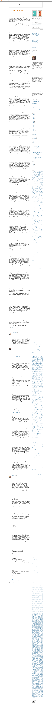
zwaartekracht (33, 697)
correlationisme (33, 256)
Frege (32, 326)
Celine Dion (41, 235)
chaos (34, 236)
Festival (42, 316)
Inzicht (36, 379)
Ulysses (32, 633)
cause (32, 235)
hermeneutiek (41, 359)
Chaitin (32, 236)
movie (32, 461)
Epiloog (42, 294)
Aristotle (42, 204)
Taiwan (35, 609)
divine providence (41, 282)
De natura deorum (39, 266)
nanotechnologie (36, 464)
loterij (37, 421)
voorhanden (41, 650)
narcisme (39, 464)
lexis (40, 411)
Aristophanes (38, 202)
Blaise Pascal (37, 221)
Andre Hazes (39, 191)
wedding (36, 662)
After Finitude (41, 180)
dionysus (38, 280)
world (42, 684)
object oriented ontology (40, 482)
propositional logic (40, 531)
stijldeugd (42, 597)
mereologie (38, 436)
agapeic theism (33, 182)
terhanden (33, 612)
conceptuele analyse (40, 245)
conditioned (35, 247)
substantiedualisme (38, 602)
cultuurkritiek (39, 260)
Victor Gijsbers (36, 646)
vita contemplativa (38, 648)
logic (34, 417)
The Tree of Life (39, 613)
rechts (42, 542)
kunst (32, 400)
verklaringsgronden (34, 642)
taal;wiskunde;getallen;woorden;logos (36, 608)
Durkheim (38, 288)
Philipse (42, 512)
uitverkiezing (33, 632)
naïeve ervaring (41, 463)
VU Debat (37, 655)
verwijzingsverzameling (34, 644)
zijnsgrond (39, 692)
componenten (33, 243)
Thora (40, 620)
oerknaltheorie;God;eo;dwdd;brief (39, 485)
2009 (33, 167)
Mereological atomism (34, 436)
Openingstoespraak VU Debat (35, 101)
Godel (42, 344)
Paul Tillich (33, 508)
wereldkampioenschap (37, 673)
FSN (32, 327)
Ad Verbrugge (39, 179)
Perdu (38, 508)
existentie (42, 309)
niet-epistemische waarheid (38, 474)
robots (34, 563)
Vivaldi (32, 649)
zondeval (42, 696)
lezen (42, 411)
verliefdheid (41, 642)
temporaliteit (41, 611)
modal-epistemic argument (35, 448)
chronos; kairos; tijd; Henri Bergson (38, 238)
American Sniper (37, 189)
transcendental (35, 625)
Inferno (32, 374)
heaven (39, 355)
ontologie (41, 492)
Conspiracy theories (40, 248)
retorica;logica (41, 557)
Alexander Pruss (40, 183)
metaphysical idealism (34, 439)
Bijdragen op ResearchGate (35, 36)
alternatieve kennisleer (35, 188)
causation (42, 234)
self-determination (41, 577)
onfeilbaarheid (41, 490)
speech (35, 591)
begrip (38, 215)
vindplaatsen (33, 647)
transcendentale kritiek (34, 626)
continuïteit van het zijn (40, 253)
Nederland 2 (41, 468)
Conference (38, 247)
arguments (39, 201)
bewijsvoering (33, 219)
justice (37, 385)
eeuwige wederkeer (34, 290)
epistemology (38, 299)
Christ (34, 237)
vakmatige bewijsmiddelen (34, 637)
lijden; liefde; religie (36, 415)
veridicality (41, 640)
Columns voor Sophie (35, 40)
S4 (40, 566)
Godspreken (41, 349)
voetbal (34, 649)
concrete (33, 247)
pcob (36, 508)
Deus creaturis (41, 276)
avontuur (35, 210)
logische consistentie (34, 419)
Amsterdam (35, 190)
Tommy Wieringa (36, 623)
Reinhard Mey (41, 547)
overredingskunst (38, 502)
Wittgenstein (37, 683)
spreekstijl (36, 593)
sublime (32, 602)
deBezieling (33, 272)
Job (34, 382)
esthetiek (33, 303)
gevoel (34, 339)
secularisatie (33, 577)
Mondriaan (37, 454)
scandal (36, 571)
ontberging (35, 491)
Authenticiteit (41, 209)
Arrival (34, 205)
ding (39, 279)
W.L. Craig (39, 658)
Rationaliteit (36, 539)
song (40, 586)
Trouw (32, 629)
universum (35, 636)
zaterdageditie (38, 688)
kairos (38, 386)
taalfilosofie (41, 608)
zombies (37, 696)
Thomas (40, 618)
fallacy (42, 312)
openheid (37, 498)
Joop (38, 383)
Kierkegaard (33, 392)
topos (42, 623)
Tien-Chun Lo (33, 621)
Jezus (39, 381)
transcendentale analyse (40, 625)
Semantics (39, 578)
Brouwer (38, 228)
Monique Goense (41, 454)
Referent (35, 545)
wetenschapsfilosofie (40, 676)
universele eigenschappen (34, 635)
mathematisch (33, 431)
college (42, 240)
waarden (33, 659)
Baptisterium (41, 211)
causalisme (35, 234)
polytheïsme (38, 519)
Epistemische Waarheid (40, 295)
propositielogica (36, 531)
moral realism (33, 456)
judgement (35, 385)
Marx (42, 426)
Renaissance (40, 551)
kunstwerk (40, 400)
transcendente (38, 626)
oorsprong (41, 497)
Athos (32, 208)
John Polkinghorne (41, 382)
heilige (37, 356)
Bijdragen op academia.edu (35, 35)
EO (41, 293)
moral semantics (36, 456)
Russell (39, 566)
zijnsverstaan (33, 694)
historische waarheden (36, 365)
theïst (42, 614)
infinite (34, 374)
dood (39, 284)
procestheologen (33, 529)
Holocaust (42, 366)
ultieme (38, 632)
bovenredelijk (41, 225)
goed (32, 350)
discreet (36, 281)
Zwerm (35, 697)
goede (33, 350)
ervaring (34, 301)
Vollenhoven (39, 649)
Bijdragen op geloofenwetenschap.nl (37, 39)
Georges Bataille (36, 337)
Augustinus (36, 209)
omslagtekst (38, 488)
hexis (42, 364)
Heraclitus (38, 358)
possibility (39, 521)
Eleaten (37, 292)
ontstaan (42, 495)
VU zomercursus (41, 657)
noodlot (39, 479)
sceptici (38, 571)
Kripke (36, 399)
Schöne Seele (36, 573)
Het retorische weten (36, 363)
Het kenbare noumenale (36, 361)
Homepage (19, 580)
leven (35, 410)
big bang (40, 219)
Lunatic (40, 422)
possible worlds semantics (36, 523)
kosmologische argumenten (39, 398)
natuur (39, 466)
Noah (42, 477)
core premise (36, 255)
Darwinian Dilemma (35, 262)
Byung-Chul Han (35, 230)
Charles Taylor (37, 236)
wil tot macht (41, 680)
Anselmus (34, 193)
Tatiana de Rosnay (39, 609)
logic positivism (37, 417)
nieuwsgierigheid (37, 477)
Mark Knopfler (39, 425)
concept (39, 244)
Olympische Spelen (36, 486)
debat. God (40, 271)
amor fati (33, 190)
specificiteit (33, 589)
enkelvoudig (37, 293)
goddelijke (40, 344)
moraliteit (34, 457)
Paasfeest (33, 503)
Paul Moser (41, 507)
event (33, 305)
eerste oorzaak (36, 289)
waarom (32, 661)
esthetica (42, 302)
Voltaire (42, 649)
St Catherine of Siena (40, 593)
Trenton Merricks (35, 628)
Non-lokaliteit (36, 479)
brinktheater (33, 228)
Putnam (35, 534)
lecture (34, 406)
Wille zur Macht (33, 681)
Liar (34, 412)
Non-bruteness (41, 478)
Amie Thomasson (41, 189)
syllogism (36, 605)
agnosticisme (36, 182)
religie (35, 548)
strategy (42, 598)
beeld (42, 213)
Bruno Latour (41, 228)
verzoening (37, 645)
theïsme (40, 614)
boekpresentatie (41, 223)
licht (36, 413)
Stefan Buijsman (36, 595)
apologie (32, 198)
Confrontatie (33, 248)
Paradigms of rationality (35, 504)
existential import (34, 309)
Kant (35, 387)
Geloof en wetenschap (36, 146)
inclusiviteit (41, 372)
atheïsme (40, 207)
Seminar (42, 579)
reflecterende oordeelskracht (40, 545)
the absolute (39, 612)
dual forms (36, 287)
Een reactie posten (11, 579)
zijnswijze (39, 694)
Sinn (38, 582)
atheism (35, 207)
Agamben (37, 181)
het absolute (39, 360)
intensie (39, 376)
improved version (41, 371)
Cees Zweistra (38, 235)
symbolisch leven (40, 605)
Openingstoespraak (34, 499)
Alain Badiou (41, 182)
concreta (42, 246)
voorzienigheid (39, 651)
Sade (35, 569)
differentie (33, 278)
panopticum (35, 503)
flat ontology (38, 323)
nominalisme (38, 478)
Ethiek (38, 304)
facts (38, 312)
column (42, 241)
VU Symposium (37, 657)
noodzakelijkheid (34, 481)
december (34, 133)
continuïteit (36, 253)
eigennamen (33, 291)
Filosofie (36, 317)
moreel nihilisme (34, 458)
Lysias (34, 423)
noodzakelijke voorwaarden (39, 480)
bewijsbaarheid (37, 218)
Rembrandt (37, 551)
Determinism (41, 275)
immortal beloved (34, 371)
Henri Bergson (35, 358)
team (42, 609)
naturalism (35, 466)
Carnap (32, 232)
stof (40, 598)
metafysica (36, 437)
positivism (37, 521)
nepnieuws (39, 472)
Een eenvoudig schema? (34, 103)
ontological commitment (37, 492)
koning (37, 395)
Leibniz (42, 407)
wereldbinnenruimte (40, 672)
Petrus (42, 511)
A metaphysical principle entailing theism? (37, 107)
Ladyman (40, 402)
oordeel (37, 496)
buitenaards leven (39, 229)
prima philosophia (34, 527)
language (35, 403)
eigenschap (37, 291)
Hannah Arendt (36, 354)
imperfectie (37, 371)
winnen (39, 682)
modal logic (36, 447)
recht (40, 542)
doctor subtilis (35, 283)
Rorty (37, 565)
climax (38, 239)
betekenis (41, 217)
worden (38, 684)
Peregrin (40, 508)
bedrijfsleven (40, 213)
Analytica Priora (40, 190)
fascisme (35, 313)
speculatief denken (37, 589)
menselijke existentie (38, 434)
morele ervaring (38, 459)
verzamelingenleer (34, 645)
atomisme (41, 208)
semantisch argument (35, 579)
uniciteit (35, 633)
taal (42, 607)
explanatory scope (39, 311)
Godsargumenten (40, 348)
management (41, 424)
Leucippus (33, 410)
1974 (38, 171)
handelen (42, 353)
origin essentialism (41, 500)
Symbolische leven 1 (34, 607)
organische (35, 500)
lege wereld (39, 407)
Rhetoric (35, 560)
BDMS (35, 213)
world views (33, 685)
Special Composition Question (37, 588)
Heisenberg (39, 356)
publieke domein (39, 533)
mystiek (38, 462)
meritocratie (33, 437)
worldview (41, 686)
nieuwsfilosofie (33, 477)
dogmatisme (33, 284)
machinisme (35, 424)
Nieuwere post (11, 580)
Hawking (36, 355)
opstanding (41, 499)
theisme (35, 614)
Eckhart (32, 289)
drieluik (37, 286)
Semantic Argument (34, 578)
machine (32, 424)
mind (32, 444)
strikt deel (35, 599)
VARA (36, 638)
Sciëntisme (41, 575)
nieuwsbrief (41, 476)
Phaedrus (33, 512)
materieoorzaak (36, 430)
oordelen (38, 497)
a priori (36, 172)
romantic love (38, 564)
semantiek (41, 578)
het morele (41, 361)
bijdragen (40, 220)
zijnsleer (42, 692)
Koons (39, 395)
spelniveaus (38, 591)
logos (42, 419)
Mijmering (35, 443)
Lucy (38, 422)
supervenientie (33, 604)
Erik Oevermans (39, 300)
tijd (35, 621)
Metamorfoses (41, 438)
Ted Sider (35, 610)
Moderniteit (35, 449)
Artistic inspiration (34, 206)
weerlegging (38, 662)
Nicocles (39, 473)
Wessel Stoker (41, 675)
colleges (36, 241)
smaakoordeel (33, 584)
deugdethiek (38, 276)
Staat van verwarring (35, 594)
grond (34, 352)
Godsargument (41, 345)
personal (35, 509)
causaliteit (38, 234)
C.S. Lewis (41, 230)
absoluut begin (38, 176)
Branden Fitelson (41, 226)
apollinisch (38, 197)
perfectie (42, 508)
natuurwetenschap (39, 467)
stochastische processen (37, 598)
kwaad (34, 401)
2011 (33, 164)
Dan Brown (39, 261)
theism (42, 613)
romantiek (41, 564)
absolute (39, 175)
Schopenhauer (38, 574)
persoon (34, 510)
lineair (42, 415)
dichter (38, 277)
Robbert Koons (35, 562)
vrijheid (35, 654)
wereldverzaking (33, 674)
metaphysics (33, 440)
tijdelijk (37, 621)
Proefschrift (37, 529)
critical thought (37, 259)
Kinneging (36, 392)
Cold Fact (38, 240)
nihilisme (40, 477)
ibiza (42, 368)
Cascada (35, 232)
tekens (38, 611)
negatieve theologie (35, 470)
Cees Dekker (34, 235)
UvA (42, 636)
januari (34, 161)
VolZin (32, 650)
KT (39, 399)
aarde (35, 174)
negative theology (37, 471)
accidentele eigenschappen (40, 177)
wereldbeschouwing (34, 672)
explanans (36, 311)
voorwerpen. (35, 651)
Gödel (32, 345)
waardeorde (35, 659)
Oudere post (28, 580)
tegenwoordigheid (33, 611)
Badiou (35, 211)
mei (34, 142)
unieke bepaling (38, 633)
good (37, 350)
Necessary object (38, 468)
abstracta (33, 177)
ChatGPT (40, 236)
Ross (38, 565)
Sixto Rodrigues (41, 582)
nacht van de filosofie (36, 463)
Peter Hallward (34, 511)
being (42, 215)
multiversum (39, 461)
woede (34, 684)
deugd (36, 276)
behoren (40, 215)
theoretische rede (37, 617)
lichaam (34, 413)
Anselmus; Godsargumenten (37, 194)
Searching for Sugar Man (39, 576)
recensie (38, 542)
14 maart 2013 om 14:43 (16, 473)
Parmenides (38, 505)
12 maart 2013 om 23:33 (16, 356)
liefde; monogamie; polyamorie (35, 414)
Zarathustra (35, 688)
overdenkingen (34, 502)
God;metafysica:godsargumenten (35, 344)
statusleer (33, 595)
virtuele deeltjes (38, 647)
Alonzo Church (41, 184)
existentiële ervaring (34, 310)
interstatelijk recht (40, 377)
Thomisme (35, 620)
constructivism (41, 251)
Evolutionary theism (37, 307)
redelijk (40, 543)
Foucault (42, 324)
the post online (35, 613)
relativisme (33, 548)
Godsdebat (36, 349)
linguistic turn (33, 416)
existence (42, 308)
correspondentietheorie (40, 256)
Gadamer (33, 330)
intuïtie (37, 378)
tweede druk (33, 631)
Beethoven (33, 214)
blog (39, 221)
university (38, 635)
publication (33, 533)
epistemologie (33, 299)
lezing (32, 412)
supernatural (38, 603)
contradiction (37, 254)
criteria (35, 259)
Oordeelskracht (41, 496)
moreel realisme (38, 458)
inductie (42, 373)
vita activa (34, 648)
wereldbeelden (34, 669)
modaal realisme (38, 444)
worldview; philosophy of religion (36, 687)
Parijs (34, 505)
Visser (32, 648)
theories (42, 617)
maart (34, 145)
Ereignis (34, 300)
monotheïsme (36, 455)
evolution (37, 306)
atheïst (42, 207)
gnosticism (33, 342)
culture (37, 260)
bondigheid (33, 224)
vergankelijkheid (33, 640)
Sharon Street (38, 581)
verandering (41, 638)
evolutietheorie (33, 306)
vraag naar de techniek (36, 652)
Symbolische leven (40, 606)
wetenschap (33, 676)
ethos (42, 304)
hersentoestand (36, 360)
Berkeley (39, 216)
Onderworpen (33, 489)
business (32, 230)
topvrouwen (33, 624)
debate (42, 271)
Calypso (37, 231)
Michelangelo (39, 442)
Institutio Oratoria (34, 376)
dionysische (35, 280)
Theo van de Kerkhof (40, 615)
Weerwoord (41, 662)
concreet (39, 246)
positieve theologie (37, 520)
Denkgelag (41, 274)
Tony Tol (39, 623)
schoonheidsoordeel (34, 574)
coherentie (33, 240)
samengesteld (41, 569)
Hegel (42, 355)
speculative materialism (37, 590)
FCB (33, 314)
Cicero (35, 239)
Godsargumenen (36, 345)
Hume (32, 368)
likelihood (40, 415)
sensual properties (39, 580)
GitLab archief (34, 46)
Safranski (38, 569)
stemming (36, 596)
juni (34, 141)
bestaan (35, 217)
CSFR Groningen (34, 260)
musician (33, 462)
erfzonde (36, 300)
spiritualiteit (33, 593)
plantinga (35, 514)
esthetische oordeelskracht (34, 304)
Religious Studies (34, 551)
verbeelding (33, 639)
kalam (40, 386)
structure (39, 600)
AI (38, 182)
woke (36, 684)
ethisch (40, 304)
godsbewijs (33, 349)
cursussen (33, 261)
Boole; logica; (37, 224)
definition (42, 272)
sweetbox (42, 604)
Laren (37, 403)
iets (39, 369)
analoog (37, 190)
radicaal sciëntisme (34, 537)
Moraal (39, 455)
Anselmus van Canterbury (39, 193)
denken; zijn (38, 274)
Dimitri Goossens (36, 279)
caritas (42, 231)
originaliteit (37, 501)
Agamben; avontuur (40, 181)
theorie (40, 617)
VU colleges (34, 655)
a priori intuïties (39, 172)
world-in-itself (37, 686)
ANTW (36, 197)
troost (42, 628)
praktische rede (35, 525)
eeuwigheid (38, 290)
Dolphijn (36, 284)
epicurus (40, 294)
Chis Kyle (33, 237)
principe (39, 527)
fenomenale (34, 316)
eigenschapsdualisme (34, 292)
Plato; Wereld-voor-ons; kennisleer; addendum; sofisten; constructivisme (37, 516)
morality (37, 457)
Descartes (33, 275)
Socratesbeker (38, 586)
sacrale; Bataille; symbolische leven (38, 568)
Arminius (33, 205)
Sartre (42, 570)
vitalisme (42, 648)
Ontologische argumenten (39, 494)
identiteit (36, 369)
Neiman (40, 471)
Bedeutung (37, 213)
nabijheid (33, 463)
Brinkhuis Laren (41, 227)
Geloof (35, 333)
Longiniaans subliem (34, 420)
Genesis (37, 336)
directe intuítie (41, 280)
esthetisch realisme (40, 303)
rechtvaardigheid (35, 543)
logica (40, 417)
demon (37, 273)
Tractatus (33, 625)
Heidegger (34, 356)
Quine (37, 535)
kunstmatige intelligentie (36, 400)
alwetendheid (33, 189)
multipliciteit (36, 461)
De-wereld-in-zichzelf (38, 268)
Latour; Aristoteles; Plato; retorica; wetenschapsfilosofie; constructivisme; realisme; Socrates (37, 405)
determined (37, 275)
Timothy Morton (37, 622)
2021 (33, 121)
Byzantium (38, 230)
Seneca (32, 580)
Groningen (36, 352)
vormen (32, 652)
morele (35, 459)
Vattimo (38, 638)
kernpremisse (41, 391)
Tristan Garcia (39, 628)
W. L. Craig (37, 658)
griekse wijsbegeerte (39, 351)
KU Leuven (41, 399)
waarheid (41, 659)
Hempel (34, 357)
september (34, 137)
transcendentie (35, 627)
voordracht (38, 650)
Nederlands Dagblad (34, 469)
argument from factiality (37, 200)
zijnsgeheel (36, 692)
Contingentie (33, 253)
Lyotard (32, 423)
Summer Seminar (33, 603)
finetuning (17, 327)
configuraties (41, 247)
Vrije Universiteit (34, 653)
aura (38, 209)
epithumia (41, 299)
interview (33, 378)
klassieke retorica (39, 393)
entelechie (40, 293)
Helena (32, 357)
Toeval (32, 623)
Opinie (36, 499)
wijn (39, 678)
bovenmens (33, 225)
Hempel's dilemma (37, 357)
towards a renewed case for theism (38, 624)
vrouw (36, 654)
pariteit (36, 505)
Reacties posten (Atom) (17, 582)
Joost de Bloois (41, 383)
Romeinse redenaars (34, 565)
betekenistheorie (33, 218)
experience (41, 310)
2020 (33, 122)
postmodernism (41, 523)
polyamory (35, 519)
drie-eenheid (41, 285)
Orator (32, 500)
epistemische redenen (34, 295)
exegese (39, 308)
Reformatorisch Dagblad (37, 546)
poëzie (36, 518)
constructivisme (33, 252)
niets (38, 475)
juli (34, 139)
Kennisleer (35, 391)
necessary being (34, 468)
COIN (35, 240)
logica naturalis (35, 418)
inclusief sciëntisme (37, 372)
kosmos (32, 399)
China (42, 236)
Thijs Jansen (37, 618)
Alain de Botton (34, 183)
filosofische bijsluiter (40, 320)
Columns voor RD (34, 41)
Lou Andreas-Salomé (40, 421)
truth (35, 629)
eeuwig (39, 289)
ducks (32, 288)
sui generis (41, 602)
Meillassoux (39, 433)
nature (37, 466)
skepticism (33, 583)
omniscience (33, 488)
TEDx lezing (37, 610)
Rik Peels (42, 561)
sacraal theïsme (41, 567)
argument (38, 199)
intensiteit (42, 376)
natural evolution (35, 465)
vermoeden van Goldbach (37, 643)
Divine (37, 282)
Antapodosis (37, 196)
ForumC (37, 324)
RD (36, 541)
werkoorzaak (36, 675)
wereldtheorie (41, 673)
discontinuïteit (33, 281)
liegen (40, 414)
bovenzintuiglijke (33, 226)
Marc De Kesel (35, 425)
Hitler (40, 365)
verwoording (41, 644)
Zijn (39, 689)
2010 (33, 165)
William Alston (41, 681)
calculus (35, 231)
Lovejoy (34, 422)
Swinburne (33, 605)
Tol (33, 623)
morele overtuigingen (34, 460)
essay (36, 301)
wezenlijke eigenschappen (40, 677)
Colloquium (39, 241)
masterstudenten (33, 429)
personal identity (38, 509)
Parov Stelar (41, 505)
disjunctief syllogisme (34, 282)
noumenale (38, 481)
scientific (36, 575)
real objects (40, 541)
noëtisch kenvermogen (34, 478)
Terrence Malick (36, 612)
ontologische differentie (34, 495)
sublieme (36, 601)
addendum (33, 180)
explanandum (33, 311)
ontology (39, 495)
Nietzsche (41, 475)
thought (42, 620)
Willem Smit (37, 681)
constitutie (33, 249)
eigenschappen (41, 291)
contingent (41, 252)
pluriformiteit (36, 517)
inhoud (33, 375)
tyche (36, 631)
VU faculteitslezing (39, 656)
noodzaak (41, 479)
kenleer (42, 390)
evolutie (42, 305)
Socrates (34, 585)
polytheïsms (41, 519)
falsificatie (33, 313)
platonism (36, 516)
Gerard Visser (41, 337)
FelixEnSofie (39, 315)
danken (42, 261)
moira (32, 454)
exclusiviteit (37, 308)
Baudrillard (33, 213)
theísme (37, 614)
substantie (35, 602)
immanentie (37, 370)
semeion (40, 579)
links (35, 416)
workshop (40, 684)
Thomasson (33, 620)
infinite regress (38, 374)
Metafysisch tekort (34, 438)
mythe (42, 462)
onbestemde (41, 488)
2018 (33, 125)
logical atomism (38, 418)
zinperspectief (37, 695)
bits (34, 221)
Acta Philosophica (34, 178)
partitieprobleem (33, 506)
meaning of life (39, 432)
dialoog (13, 327)
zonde (39, 696)
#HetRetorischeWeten (34, 171)
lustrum (42, 422)
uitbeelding (38, 631)
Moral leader (41, 455)
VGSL (40, 645)
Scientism (39, 575)
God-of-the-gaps (35, 343)
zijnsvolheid (36, 694)
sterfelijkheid (33, 597)
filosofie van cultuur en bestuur (37, 318)
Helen (42, 356)
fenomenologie (38, 316)
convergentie (33, 255)
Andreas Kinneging (36, 192)
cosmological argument (35, 257)
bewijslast (42, 218)
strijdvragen (33, 599)
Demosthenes (39, 273)
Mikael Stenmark (39, 443)
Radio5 (38, 537)
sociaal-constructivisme (37, 584)
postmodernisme (34, 524)
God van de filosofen (38, 342)
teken (36, 611)
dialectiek (33, 277)
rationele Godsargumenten (39, 540)
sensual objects (35, 580)
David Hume (38, 263)
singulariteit (36, 582)
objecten (39, 483)
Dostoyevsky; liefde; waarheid (35, 285)
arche (38, 198)
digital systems (36, 278)
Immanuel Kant (41, 370)
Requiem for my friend (36, 553)
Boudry (42, 224)
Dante (32, 262)
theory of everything (34, 618)
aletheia (37, 183)
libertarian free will (37, 412)
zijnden (42, 691)
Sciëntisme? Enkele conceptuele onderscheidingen (37, 153)
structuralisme (36, 600)
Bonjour (35, 224)
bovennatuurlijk (37, 225)
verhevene (38, 640)
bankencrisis (38, 211)
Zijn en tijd (41, 689)
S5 (41, 566)
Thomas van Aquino (40, 619)
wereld (39, 663)
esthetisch (36, 303)
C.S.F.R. (32, 231)
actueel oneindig (35, 179)
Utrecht (40, 636)
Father (37, 313)
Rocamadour (36, 563)
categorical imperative (40, 232)
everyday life (36, 305)
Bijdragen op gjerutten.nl (35, 33)
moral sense (40, 456)
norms (36, 481)
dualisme (41, 287)
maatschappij (41, 423)
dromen (32, 287)
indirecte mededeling (38, 373)
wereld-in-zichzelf (40, 664)
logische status (39, 419)
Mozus (34, 461)
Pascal (36, 506)
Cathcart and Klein (40, 233)
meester (36, 433)
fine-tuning (33, 322)
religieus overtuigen (34, 549)
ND (42, 467)
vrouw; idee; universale (40, 654)
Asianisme (38, 206)
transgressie (38, 627)
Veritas (37, 641)
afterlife (32, 181)
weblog (33, 662)
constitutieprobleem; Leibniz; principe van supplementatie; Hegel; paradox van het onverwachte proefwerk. (37, 250)
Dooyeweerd (41, 284)
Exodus (38, 310)
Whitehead (37, 678)
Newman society (36, 473)
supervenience (41, 603)
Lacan (34, 402)
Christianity (41, 237)
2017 (33, 126)
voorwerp (33, 651)
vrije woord (41, 653)
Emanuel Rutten (14, 347)
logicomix (41, 418)
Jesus (37, 381)
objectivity (37, 484)
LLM (32, 417)
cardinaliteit (39, 231)
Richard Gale (38, 560)
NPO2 (42, 481)
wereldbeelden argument (40, 669)
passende (40, 506)
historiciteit (33, 365)
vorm (42, 651)
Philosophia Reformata (34, 513)
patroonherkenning (38, 507)
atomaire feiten (35, 208)
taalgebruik (33, 609)
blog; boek (41, 221)
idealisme (33, 369)
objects (39, 484)
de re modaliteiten (38, 267)
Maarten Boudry (37, 423)
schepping (38, 572)
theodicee (33, 616)
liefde (42, 413)
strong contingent (39, 599)
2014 (33, 130)
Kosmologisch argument (35, 397)
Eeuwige (42, 289)
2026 (33, 114)
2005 (41, 171)
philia (39, 512)
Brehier (32, 227)
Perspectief (37, 510)
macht (37, 424)
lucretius (36, 422)
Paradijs (39, 504)
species (42, 588)
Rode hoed (39, 563)
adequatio (35, 180)
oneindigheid (37, 490)
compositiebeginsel (37, 243)
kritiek (38, 399)
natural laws (39, 465)
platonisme (39, 516)
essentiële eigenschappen (37, 302)
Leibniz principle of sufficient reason (36, 408)
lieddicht (40, 413)
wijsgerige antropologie (37, 679)
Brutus (32, 229)
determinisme (33, 276)
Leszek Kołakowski (36, 409)
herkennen (33, 359)
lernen (32, 409)
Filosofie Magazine (40, 317)
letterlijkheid (41, 409)
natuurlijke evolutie (34, 467)
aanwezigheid (33, 174)
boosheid (40, 224)
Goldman (36, 350)
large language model (40, 403)
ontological (33, 492)
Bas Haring (38, 212)
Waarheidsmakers (41, 660)
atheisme (37, 207)
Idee (34, 369)
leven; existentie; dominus (39, 410)
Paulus (35, 508)
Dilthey (32, 279)
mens (34, 434)
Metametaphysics (38, 438)
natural (32, 465)
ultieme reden (41, 632)
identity (38, 369)
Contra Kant (33, 254)
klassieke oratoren (40, 392)
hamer (39, 353)
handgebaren (33, 354)
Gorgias (39, 350)
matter (35, 431)
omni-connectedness (37, 487)
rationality (39, 539)
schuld (32, 575)
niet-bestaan (41, 473)
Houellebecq (34, 367)
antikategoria (33, 197)
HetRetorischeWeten (39, 364)
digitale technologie (40, 278)
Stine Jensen (33, 598)
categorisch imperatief (34, 233)
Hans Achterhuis (39, 354)
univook (38, 636)
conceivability (35, 244)
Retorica (33, 555)
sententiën (35, 581)
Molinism (34, 454)
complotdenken (41, 242)
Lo (33, 417)
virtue (35, 647)
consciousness (36, 248)
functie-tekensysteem (36, 327)
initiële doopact (36, 375)
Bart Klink (35, 212)
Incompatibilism (33, 373)
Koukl (34, 399)
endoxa (35, 293)
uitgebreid (42, 631)
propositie (33, 531)
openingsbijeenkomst (40, 498)
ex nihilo (41, 307)
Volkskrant (36, 649)
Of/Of (32, 486)
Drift (38, 286)
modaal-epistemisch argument (37, 445)
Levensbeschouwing (34, 411)
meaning (36, 432)
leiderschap (41, 408)
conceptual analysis (34, 245)
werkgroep (33, 675)
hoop (32, 367)
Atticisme (33, 209)
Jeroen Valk (34, 381)
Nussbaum (33, 482)
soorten (42, 586)
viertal (42, 646)
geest (39, 332)
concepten (41, 244)
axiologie (38, 210)
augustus (34, 138)
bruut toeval (34, 229)
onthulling (38, 491)
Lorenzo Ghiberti (33, 421)
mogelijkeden (41, 453)
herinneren (41, 358)
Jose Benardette (33, 384)
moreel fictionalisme (40, 457)
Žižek (35, 696)
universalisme (41, 634)
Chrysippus (33, 239)
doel (42, 283)
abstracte (35, 177)
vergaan (42, 639)
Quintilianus (41, 535)
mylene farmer (35, 462)
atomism (39, 208)
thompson (38, 620)
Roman (35, 564)
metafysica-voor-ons (40, 437)
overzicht (42, 502)
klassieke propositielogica (34, 393)
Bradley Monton (37, 226)
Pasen (37, 506)
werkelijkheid (41, 674)
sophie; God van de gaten (38, 587)
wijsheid (39, 680)
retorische (39, 559)
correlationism (41, 255)
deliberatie (35, 273)
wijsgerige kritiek (35, 680)
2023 (33, 118)
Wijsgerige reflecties (26, 4)
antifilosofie (41, 196)
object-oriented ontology (35, 483)
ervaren (32, 301)
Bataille (42, 212)
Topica (40, 623)
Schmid (32, 573)
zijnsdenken (33, 692)
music (42, 461)
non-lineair (33, 479)
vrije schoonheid (41, 652)
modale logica (41, 448)
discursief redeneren (40, 281)
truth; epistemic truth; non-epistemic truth (36, 630)
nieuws (35, 476)
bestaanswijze (38, 217)
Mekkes (32, 434)
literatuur (37, 416)
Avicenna (33, 210)
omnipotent (41, 487)
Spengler (42, 591)
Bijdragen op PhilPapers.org (35, 34)
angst (32, 193)
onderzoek (36, 489)
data (40, 262)
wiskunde (41, 682)
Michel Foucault (41, 441)
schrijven (42, 574)
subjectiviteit (33, 601)
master (32, 427)
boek (32, 222)
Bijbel (35, 220)
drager (39, 285)
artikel (42, 205)
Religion (42, 550)
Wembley (36, 663)
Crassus (40, 258)
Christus (32, 238)
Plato (37, 514)
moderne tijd (33, 449)
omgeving (40, 486)
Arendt (35, 199)
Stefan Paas (39, 595)
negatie (37, 469)
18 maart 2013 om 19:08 (16, 554)
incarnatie (33, 372)
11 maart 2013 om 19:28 (16, 344)
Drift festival (41, 286)
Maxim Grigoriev (38, 431)
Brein (34, 227)
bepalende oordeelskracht (34, 216)
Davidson (33, 264)
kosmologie (37, 396)
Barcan (32, 212)
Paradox (42, 504)
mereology (41, 436)
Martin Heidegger (39, 426)
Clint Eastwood (41, 239)
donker (37, 284)
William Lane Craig (34, 682)
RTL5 (40, 565)
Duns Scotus (35, 288)
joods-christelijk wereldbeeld (35, 383)
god (35, 342)
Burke (42, 229)
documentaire (39, 283)
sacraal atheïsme (37, 567)
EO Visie (38, 294)
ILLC (35, 370)
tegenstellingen (41, 610)
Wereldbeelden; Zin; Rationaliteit (38, 671)
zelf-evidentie (35, 689)
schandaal (33, 572)
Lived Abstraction (41, 416)
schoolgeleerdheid (40, 573)
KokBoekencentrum (34, 395)
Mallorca (39, 424)
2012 (33, 163)
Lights (42, 414)
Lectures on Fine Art (38, 406)
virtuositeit (41, 647)
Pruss (38, 532)
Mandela (32, 425)
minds (34, 444)
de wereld (33, 268)
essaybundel (39, 301)
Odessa (32, 485)
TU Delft (42, 630)
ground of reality (39, 352)
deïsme (32, 273)
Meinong (42, 433)
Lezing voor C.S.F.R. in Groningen (38, 154)
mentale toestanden (36, 435)
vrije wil (38, 653)
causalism (33, 234)
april (34, 143)
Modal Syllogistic (41, 447)
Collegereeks (33, 241)
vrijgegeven (33, 654)
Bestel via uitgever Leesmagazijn (36, 24)
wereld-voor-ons (36, 666)
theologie (36, 616)
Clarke (37, 239)
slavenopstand (36, 583)
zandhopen (33, 688)
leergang (36, 407)
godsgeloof (38, 349)
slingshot (39, 583)
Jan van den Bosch (38, 380)
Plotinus (33, 517)
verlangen (38, 642)
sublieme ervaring (40, 601)
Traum (40, 627)
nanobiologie (33, 464)
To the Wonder (41, 622)
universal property (36, 634)
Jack (35, 380)
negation (39, 470)
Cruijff (40, 259)
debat (37, 270)
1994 (40, 171)
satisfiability (33, 571)
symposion (40, 607)
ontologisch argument (37, 493)
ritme (32, 562)
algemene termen (36, 184)
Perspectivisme (39, 510)
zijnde (39, 691)
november (34, 134)
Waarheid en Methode (35, 660)
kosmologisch (41, 396)
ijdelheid (41, 369)
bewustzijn (36, 219)
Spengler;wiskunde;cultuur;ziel (35, 592)
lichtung (38, 413)
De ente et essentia (41, 264)
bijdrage (37, 220)
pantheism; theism (39, 503)
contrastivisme (41, 254)
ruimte (33, 566)
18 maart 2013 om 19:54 (16, 576)
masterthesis (37, 429)
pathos (42, 506)
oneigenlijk (39, 489)
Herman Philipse (36, 359)
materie (33, 430)
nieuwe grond (33, 476)
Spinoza (42, 592)
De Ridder (41, 267)
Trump (34, 629)
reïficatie (37, 547)
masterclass (41, 428)
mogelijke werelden (36, 453)
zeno (37, 689)
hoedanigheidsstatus (35, 366)
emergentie (41, 292)
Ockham (42, 484)
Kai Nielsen (35, 386)
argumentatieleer (33, 201)
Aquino (37, 198)
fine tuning (41, 321)
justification (39, 385)
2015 (33, 129)
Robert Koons (39, 562)
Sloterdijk (42, 583)
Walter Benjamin (35, 661)
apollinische (41, 197)
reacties (38, 541)
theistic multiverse (34, 615)
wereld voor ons (36, 664)
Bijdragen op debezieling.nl (35, 42)
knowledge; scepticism (39, 394)
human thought (38, 367)
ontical (40, 491)
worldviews (41, 687)
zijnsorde (37, 693)
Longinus (38, 420)
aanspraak (42, 173)
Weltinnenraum (33, 663)
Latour (32, 404)
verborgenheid (37, 639)
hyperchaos (40, 368)
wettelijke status (33, 677)
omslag (35, 488)
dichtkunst (41, 277)
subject (42, 600)
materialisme (41, 429)
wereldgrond (33, 673)
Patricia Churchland (34, 507)
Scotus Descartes (34, 576)
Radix (31, 105)
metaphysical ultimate (40, 439)
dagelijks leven (36, 261)
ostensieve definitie (40, 501)
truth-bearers (38, 629)
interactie (36, 377)
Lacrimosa (37, 402)
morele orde (41, 459)
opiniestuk (39, 499)
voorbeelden (35, 650)
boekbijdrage (37, 223)
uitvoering (36, 632)
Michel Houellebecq (34, 442)
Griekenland (35, 351)
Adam (42, 179)
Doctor (32, 283)
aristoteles (41, 202)
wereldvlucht (37, 674)
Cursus (42, 260)
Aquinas (35, 198)
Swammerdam (37, 604)
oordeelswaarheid (34, 497)
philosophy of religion (40, 513)
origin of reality (33, 501)
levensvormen (37, 411)
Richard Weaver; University (37, 561)
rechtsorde (33, 543)
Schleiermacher (41, 572)
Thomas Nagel (35, 619)
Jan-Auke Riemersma (14, 332)
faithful (40, 312)
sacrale (32, 568)
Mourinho (42, 460)
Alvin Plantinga (40, 188)
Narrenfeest (41, 464)
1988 (39, 171)
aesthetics (38, 180)
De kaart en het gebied (34, 265)
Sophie (34, 587)
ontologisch (33, 493)
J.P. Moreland (33, 380)
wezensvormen (33, 678)
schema (35, 572)
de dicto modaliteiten (36, 264)
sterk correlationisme (37, 597)
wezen (36, 677)
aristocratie (35, 202)
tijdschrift (39, 621)
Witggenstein (33, 683)
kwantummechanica (37, 401)
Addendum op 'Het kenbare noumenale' (37, 148)
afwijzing (35, 181)
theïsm (32, 614)
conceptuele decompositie (35, 246)
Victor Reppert (39, 646)
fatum (39, 313)
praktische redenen (40, 525)
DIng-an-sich (41, 279)
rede (38, 543)
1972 (36, 171)
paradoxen (33, 505)
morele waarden (38, 460)
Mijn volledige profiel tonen (37, 96)
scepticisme (41, 571)
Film (32, 317)
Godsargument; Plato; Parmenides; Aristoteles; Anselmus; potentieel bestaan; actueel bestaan (37, 347)
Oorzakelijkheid (33, 498)
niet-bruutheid (33, 474)
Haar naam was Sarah (36, 353)
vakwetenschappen (40, 637)
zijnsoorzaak (33, 693)
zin (40, 694)
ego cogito (41, 290)
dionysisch (33, 280)
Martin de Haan (35, 426)
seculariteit (36, 577)
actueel (40, 178)
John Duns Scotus (37, 382)
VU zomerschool (33, 658)
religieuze (38, 549)
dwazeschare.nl (41, 288)
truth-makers (41, 629)
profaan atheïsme (41, 529)
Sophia (32, 587)
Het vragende (35, 364)
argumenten (36, 201)
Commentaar (37, 242)
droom (34, 287)
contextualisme (37, 252)
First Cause (39, 322)
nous (40, 481)
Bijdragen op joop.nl (34, 43)
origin (37, 500)
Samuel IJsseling (38, 570)
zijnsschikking (41, 693)
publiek (35, 533)
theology (39, 616)
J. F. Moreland (41, 379)
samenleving (33, 570)
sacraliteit (33, 569)
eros (42, 300)
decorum (36, 272)
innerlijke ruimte (41, 375)
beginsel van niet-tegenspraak (37, 214)
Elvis (39, 292)
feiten (36, 314)
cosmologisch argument (36, 258)
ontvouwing (33, 496)
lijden (32, 415)
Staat (32, 594)
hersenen (33, 360)
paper (42, 503)
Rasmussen (36, 538)
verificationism (33, 641)
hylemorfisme (37, 368)
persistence (33, 509)
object (35, 482)
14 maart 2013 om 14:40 (16, 412)
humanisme (41, 367)
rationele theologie (34, 541)
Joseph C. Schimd (38, 384)
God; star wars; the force (40, 343)
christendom (38, 237)
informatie (41, 374)
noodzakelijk (33, 480)
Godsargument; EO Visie (34, 346)
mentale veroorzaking (40, 435)
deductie (38, 272)
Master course (36, 427)
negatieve (39, 469)
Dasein (39, 262)
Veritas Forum (41, 641)
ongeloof (32, 491)
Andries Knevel (41, 192)
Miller (42, 443)
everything (39, 305)
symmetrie (38, 607)
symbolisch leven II (34, 606)
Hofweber (39, 366)
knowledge (33, 394)
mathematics (41, 430)
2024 (33, 117)
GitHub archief (34, 47)
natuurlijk (42, 466)
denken (35, 274)
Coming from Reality (34, 242)
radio (36, 537)
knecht (42, 393)
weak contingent (39, 661)
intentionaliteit (33, 377)
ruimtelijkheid (36, 566)
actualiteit (37, 178)
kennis (32, 391)
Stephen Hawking (40, 596)
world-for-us (37, 685)
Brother (35, 228)
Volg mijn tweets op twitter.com (36, 51)
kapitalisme (34, 390)
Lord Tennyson (41, 420)
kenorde (38, 391)
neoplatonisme (36, 472)
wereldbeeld (41, 668)
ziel (38, 689)
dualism (39, 287)
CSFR (42, 259)
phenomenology (36, 512)
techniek (32, 610)
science (34, 575)
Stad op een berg (40, 594)
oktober (34, 135)
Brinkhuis (37, 227)
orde (33, 500)
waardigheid (38, 659)
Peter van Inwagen (39, 511)
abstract (42, 176)
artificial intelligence (38, 205)
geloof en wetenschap (39, 333)
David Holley (35, 263)
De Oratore (35, 267)
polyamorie (33, 519)
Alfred (32, 184)
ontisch (42, 491)
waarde (42, 658)
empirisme (33, 293)
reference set (33, 545)
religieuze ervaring (37, 550)
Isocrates (38, 379)
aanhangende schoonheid (37, 173)
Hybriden (34, 368)
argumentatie (41, 200)
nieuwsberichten (38, 476)
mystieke (40, 462)
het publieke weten (37, 362)
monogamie (33, 455)
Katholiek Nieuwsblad (38, 390)
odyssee (34, 485)
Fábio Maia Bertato (35, 312)
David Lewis (41, 263)
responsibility (41, 553)
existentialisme (38, 309)
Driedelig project (34, 286)
